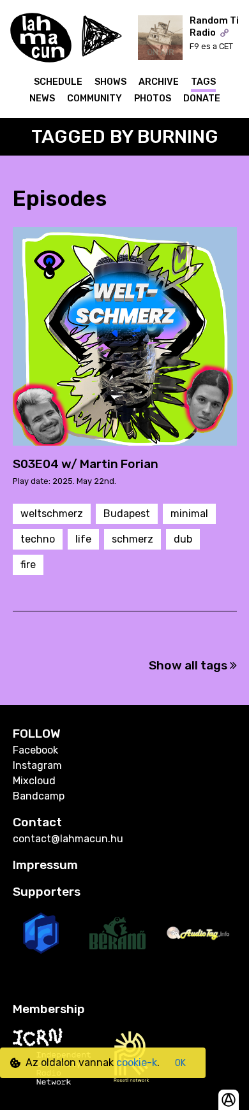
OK (180, 1063)
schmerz (132, 539)
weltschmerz (51, 514)
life (83, 539)
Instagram (37, 765)
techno (37, 539)
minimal (189, 514)
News (42, 98)
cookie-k (136, 1062)
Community (94, 98)
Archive (159, 82)
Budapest (126, 514)
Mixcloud (34, 781)
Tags (203, 82)
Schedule (58, 82)
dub (183, 539)
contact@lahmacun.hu (68, 839)
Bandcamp (38, 796)
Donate (201, 98)
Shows (110, 82)
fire (28, 565)
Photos (152, 98)
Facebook (35, 750)
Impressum (45, 865)
